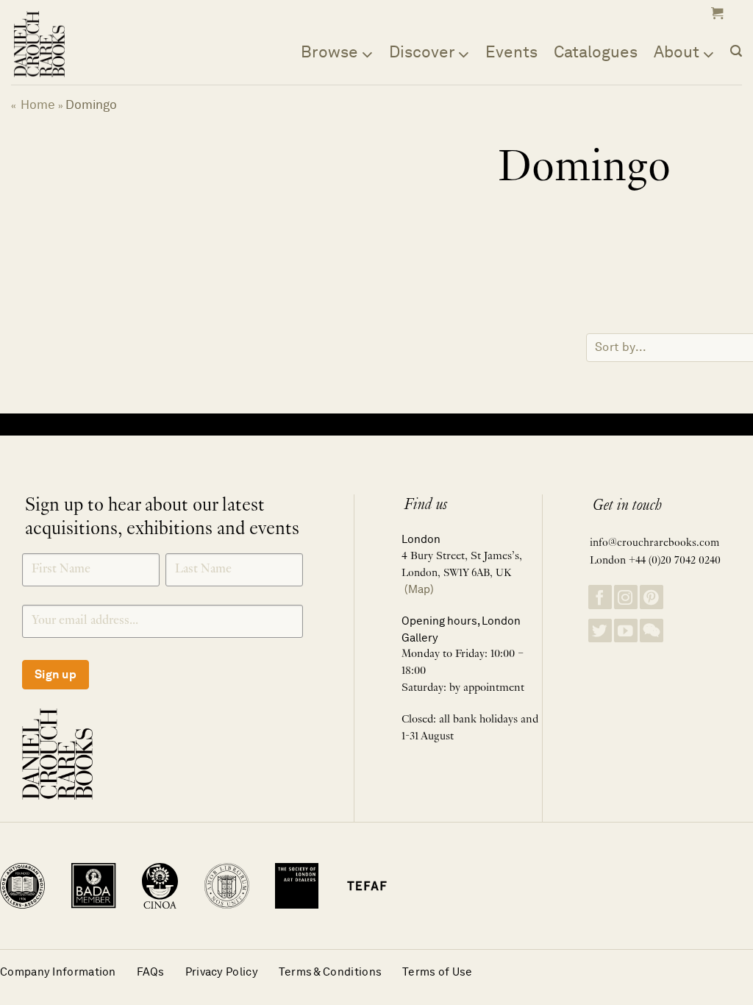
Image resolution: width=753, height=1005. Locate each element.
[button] (715, 13)
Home (38, 104)
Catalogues (596, 51)
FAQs (151, 972)
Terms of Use (437, 972)
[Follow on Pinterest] (651, 597)
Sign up (55, 674)
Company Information (58, 972)
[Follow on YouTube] (626, 631)
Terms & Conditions (330, 972)
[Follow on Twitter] (600, 631)
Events (511, 51)
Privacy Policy (221, 972)
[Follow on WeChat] (651, 631)
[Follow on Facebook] (600, 597)
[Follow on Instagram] (626, 597)
